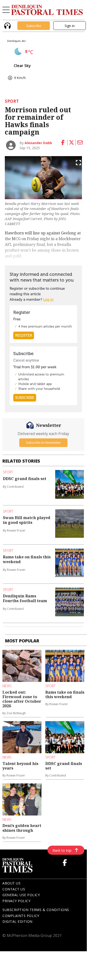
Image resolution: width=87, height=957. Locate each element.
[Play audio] (6, 25)
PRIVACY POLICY (16, 901)
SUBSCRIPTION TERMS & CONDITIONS (35, 909)
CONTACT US (13, 889)
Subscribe (33, 25)
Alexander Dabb (38, 143)
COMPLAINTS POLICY (20, 915)
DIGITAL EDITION (17, 921)
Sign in (70, 25)
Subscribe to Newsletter (43, 442)
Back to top (62, 850)
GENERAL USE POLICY (21, 895)
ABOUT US (11, 883)
